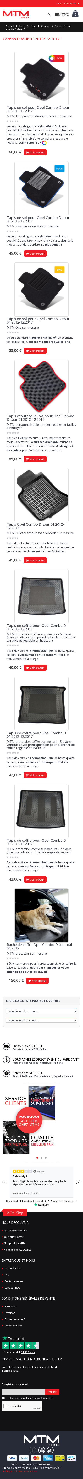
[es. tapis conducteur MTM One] (41, 289)
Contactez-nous (14, 1281)
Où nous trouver (13, 1237)
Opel (33, 26)
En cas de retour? (15, 1319)
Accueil (10, 26)
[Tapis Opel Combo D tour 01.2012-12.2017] (41, 495)
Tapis (22, 26)
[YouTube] (41, 1450)
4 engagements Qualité (17, 1249)
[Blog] (50, 1450)
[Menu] (62, 14)
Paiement (10, 1306)
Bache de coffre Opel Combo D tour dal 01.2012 (39, 946)
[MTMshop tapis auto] (16, 14)
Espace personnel (66, 3)
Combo (45, 26)
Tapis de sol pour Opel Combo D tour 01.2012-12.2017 (38, 109)
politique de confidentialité (38, 1398)
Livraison (10, 1312)
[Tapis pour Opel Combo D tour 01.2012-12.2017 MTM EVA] (41, 386)
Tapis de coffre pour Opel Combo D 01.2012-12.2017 (36, 627)
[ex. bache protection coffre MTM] (41, 915)
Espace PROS (12, 1287)
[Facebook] (33, 1450)
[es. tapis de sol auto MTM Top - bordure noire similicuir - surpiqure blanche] (41, 78)
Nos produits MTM (14, 1243)
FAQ (7, 1275)
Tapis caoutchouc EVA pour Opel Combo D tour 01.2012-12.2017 (40, 418)
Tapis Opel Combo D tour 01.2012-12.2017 (35, 526)
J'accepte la (31, 1398)
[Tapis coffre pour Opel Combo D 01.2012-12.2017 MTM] (41, 596)
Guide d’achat (13, 1268)
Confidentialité (13, 1325)
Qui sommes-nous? (15, 1230)
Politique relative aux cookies (20, 1471)
